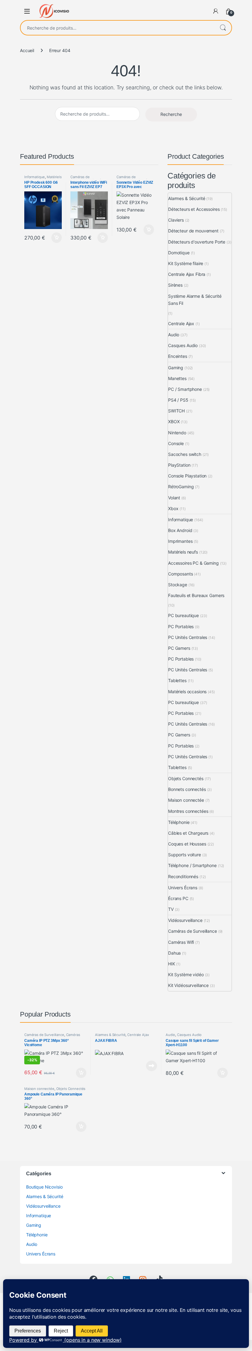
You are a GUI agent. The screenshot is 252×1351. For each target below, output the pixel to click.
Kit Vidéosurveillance (188, 985)
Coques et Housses (187, 843)
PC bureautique (183, 615)
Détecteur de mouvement (193, 230)
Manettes (177, 378)
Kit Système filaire (185, 263)
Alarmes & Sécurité (186, 198)
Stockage (177, 584)
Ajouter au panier (55, 237)
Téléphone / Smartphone (192, 865)
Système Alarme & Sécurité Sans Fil (195, 299)
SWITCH (176, 410)
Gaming (175, 367)
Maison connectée (186, 800)
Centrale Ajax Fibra (186, 274)
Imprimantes (180, 541)
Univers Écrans (182, 887)
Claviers (176, 220)
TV (171, 909)
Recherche (222, 28)
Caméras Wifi (181, 942)
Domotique (179, 252)
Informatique (34, 177)
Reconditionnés (183, 876)
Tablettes (177, 680)
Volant (174, 497)
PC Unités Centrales (187, 637)
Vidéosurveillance (185, 920)
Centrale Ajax (181, 323)
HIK (171, 963)
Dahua (174, 953)
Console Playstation (187, 475)
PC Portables (181, 626)
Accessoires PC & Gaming (193, 563)
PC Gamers (179, 648)
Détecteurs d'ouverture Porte (196, 241)
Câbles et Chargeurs (188, 833)
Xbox (173, 508)
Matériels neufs (183, 552)
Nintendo (177, 432)
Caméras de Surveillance (80, 179)
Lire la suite (151, 1066)
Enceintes (177, 356)
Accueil (27, 50)
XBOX (173, 421)
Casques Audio (183, 345)
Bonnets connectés (187, 789)
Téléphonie (179, 822)
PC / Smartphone (185, 389)
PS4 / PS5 (178, 400)
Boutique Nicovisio (44, 1186)
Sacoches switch (184, 454)
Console (176, 443)
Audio (173, 334)
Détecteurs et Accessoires (194, 209)
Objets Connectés (185, 778)
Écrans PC (178, 898)
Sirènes (175, 285)
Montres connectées (188, 811)
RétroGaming (181, 486)
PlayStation (179, 465)
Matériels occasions (187, 691)
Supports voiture (184, 854)
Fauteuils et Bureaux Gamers (196, 595)
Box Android (180, 530)
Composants (180, 573)
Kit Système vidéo (186, 974)
